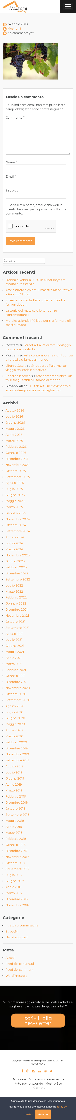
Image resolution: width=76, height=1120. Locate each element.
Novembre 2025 (18, 465)
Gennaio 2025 (16, 513)
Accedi (10, 958)
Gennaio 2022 (16, 603)
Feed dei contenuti (20, 964)
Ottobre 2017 (15, 863)
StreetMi (12, 931)
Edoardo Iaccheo (18, 376)
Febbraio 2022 (16, 597)
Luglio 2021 (14, 639)
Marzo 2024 (14, 549)
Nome (11, 162)
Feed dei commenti (20, 969)
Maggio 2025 (15, 501)
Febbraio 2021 (16, 670)
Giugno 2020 (15, 718)
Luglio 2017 (14, 875)
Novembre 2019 (17, 754)
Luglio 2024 (14, 543)
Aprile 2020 (14, 730)
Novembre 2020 (18, 688)
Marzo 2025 (14, 507)
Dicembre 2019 (17, 748)
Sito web (12, 190)
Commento (15, 117)
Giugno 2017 (15, 881)
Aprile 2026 (14, 435)
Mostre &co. (54, 1083)
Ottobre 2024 (16, 525)
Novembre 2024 (18, 519)
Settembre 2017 (17, 869)
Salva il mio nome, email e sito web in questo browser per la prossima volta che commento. (36, 209)
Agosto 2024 (15, 537)
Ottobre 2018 (15, 808)
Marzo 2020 (14, 736)
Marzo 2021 (14, 664)
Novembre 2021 (17, 615)
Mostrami (14, 28)
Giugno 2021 (15, 646)
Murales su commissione (46, 1079)
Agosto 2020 (15, 706)
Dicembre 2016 (16, 899)
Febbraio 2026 (16, 446)
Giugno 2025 (15, 495)
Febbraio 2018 (16, 839)
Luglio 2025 (14, 489)
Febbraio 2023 (16, 567)
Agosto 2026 (15, 410)
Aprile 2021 (14, 658)
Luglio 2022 (14, 585)
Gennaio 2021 (15, 676)
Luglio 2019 (14, 772)
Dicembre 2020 (17, 682)
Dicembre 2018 (17, 802)
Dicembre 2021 (17, 609)
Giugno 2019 (15, 778)
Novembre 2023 (18, 555)
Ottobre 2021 (15, 621)
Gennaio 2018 (16, 845)
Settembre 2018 (18, 814)
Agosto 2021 (14, 634)
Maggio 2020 (15, 724)
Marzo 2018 (14, 832)
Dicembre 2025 (17, 459)
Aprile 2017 (14, 887)
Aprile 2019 (14, 784)
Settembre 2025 (18, 477)
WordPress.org (16, 975)
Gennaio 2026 (16, 453)
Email (11, 176)
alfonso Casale (16, 365)
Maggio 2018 (15, 821)
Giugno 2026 (15, 422)
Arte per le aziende (29, 1083)
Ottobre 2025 (16, 471)
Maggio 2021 (15, 652)
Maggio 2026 (15, 428)
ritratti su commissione (22, 925)
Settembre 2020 (18, 700)
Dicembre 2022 (17, 573)
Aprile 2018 (14, 827)
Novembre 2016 (17, 905)
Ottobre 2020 (16, 694)
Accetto (43, 1114)
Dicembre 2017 (17, 851)
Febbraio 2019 (16, 796)
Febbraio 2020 (16, 742)
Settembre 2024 (18, 531)
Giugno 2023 (15, 561)
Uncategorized (17, 937)
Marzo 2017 (14, 893)
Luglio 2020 (14, 712)
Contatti (39, 1088)
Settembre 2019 (17, 760)
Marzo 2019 (14, 790)
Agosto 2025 (15, 483)
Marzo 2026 (14, 441)
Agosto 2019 (14, 766)
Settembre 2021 (17, 628)
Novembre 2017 (17, 857)
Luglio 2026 (14, 416)
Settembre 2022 (18, 579)
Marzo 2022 (14, 591)
